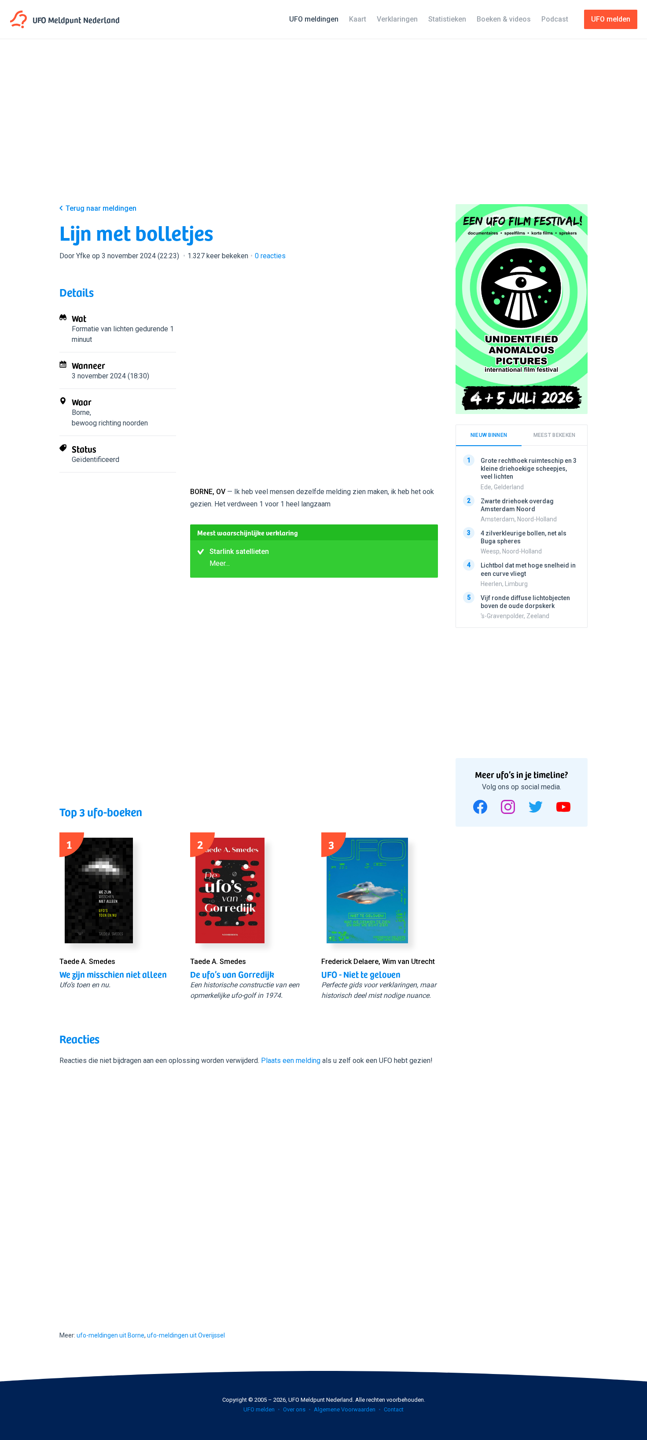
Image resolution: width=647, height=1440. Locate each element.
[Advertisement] (323, 128)
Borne (81, 412)
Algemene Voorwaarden (344, 1409)
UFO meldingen (313, 19)
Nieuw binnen (489, 435)
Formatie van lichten (102, 329)
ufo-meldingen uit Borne (110, 1335)
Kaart (357, 19)
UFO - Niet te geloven (361, 974)
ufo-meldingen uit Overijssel (186, 1335)
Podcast (554, 19)
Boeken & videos (504, 19)
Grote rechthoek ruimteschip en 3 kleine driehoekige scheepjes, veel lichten (529, 468)
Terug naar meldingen (101, 208)
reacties (270, 256)
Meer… (220, 563)
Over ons (294, 1409)
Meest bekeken (554, 435)
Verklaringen (397, 19)
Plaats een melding (290, 1060)
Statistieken (447, 19)
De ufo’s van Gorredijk (232, 974)
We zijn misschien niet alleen (113, 974)
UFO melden (259, 1409)
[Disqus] (248, 1190)
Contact (394, 1409)
